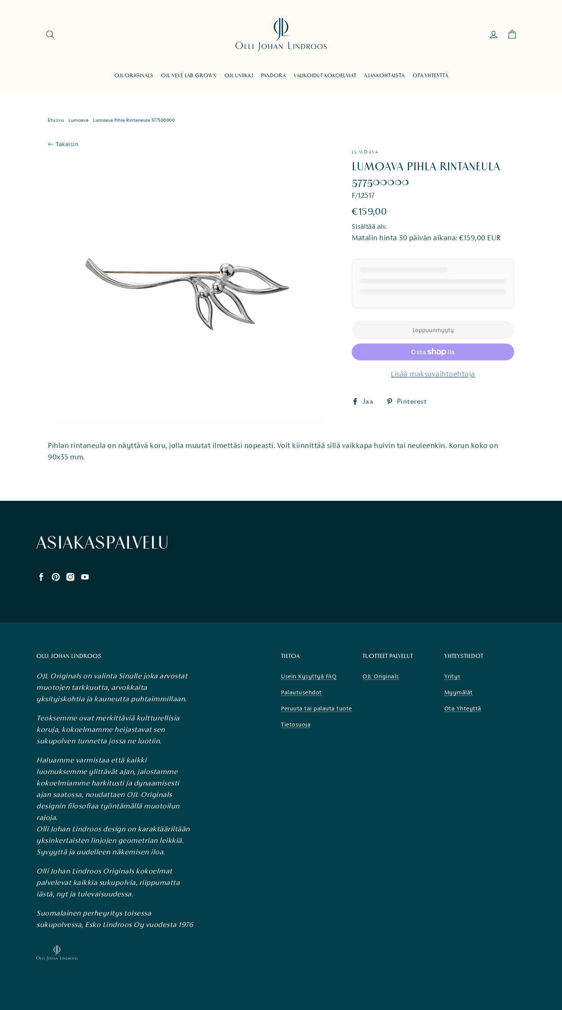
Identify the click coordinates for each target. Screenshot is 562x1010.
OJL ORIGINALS (133, 75)
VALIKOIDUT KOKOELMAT (325, 75)
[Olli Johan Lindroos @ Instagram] (70, 576)
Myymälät (458, 692)
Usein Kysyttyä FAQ (308, 676)
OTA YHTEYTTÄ (430, 75)
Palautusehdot (301, 692)
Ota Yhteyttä (462, 708)
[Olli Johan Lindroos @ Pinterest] (56, 576)
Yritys (452, 676)
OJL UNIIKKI (238, 75)
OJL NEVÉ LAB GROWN (188, 75)
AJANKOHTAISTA (384, 75)
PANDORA (273, 75)
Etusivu (56, 120)
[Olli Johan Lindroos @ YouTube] (85, 576)
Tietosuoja (295, 724)
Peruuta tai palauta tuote (316, 708)
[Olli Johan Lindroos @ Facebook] (41, 576)
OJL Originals (380, 676)
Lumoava (78, 120)
